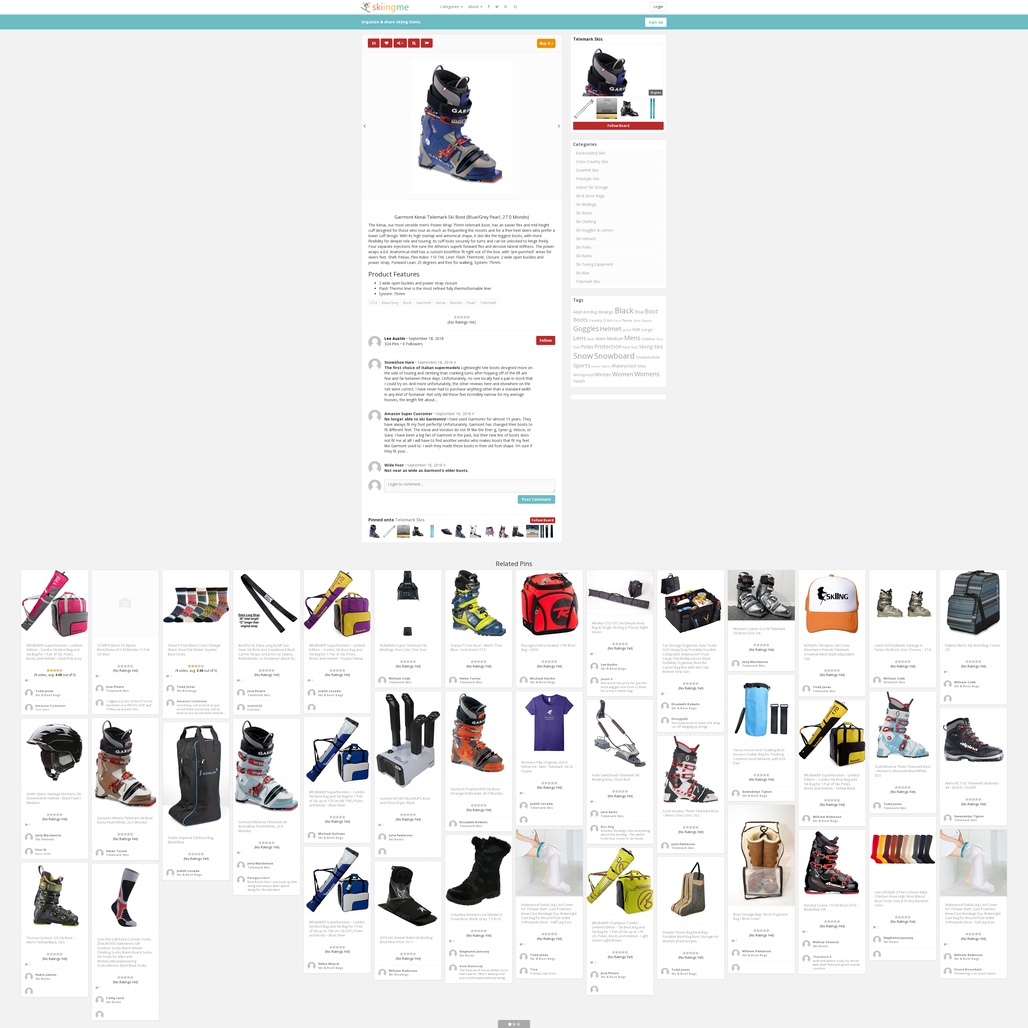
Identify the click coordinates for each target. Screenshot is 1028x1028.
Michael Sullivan (331, 834)
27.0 (373, 302)
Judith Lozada (329, 691)
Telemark (488, 302)
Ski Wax (582, 272)
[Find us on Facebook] (489, 6)
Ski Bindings (586, 204)
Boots (580, 319)
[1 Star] (455, 317)
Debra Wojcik (328, 964)
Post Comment (536, 499)
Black (624, 310)
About (474, 6)
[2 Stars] (458, 317)
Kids (636, 329)
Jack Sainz (609, 812)
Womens (647, 374)
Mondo (456, 302)
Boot (407, 302)
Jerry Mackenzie (755, 662)
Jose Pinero (115, 687)
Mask (590, 339)
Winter (603, 374)
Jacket (627, 330)
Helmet (611, 328)
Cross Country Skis (592, 161)
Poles (587, 346)
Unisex (596, 366)
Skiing (646, 346)
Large (647, 329)
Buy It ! (546, 43)
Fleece (627, 320)
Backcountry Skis (590, 152)
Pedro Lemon (45, 975)
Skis (658, 346)
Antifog (590, 311)
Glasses (646, 320)
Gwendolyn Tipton (757, 792)
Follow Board (543, 520)
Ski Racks (584, 255)
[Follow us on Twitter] (497, 6)
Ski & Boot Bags (590, 195)
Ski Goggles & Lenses (594, 230)
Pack (659, 339)
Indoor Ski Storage (592, 187)
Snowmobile (648, 357)
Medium (615, 339)
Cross (608, 320)
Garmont (424, 302)
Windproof (583, 374)
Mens (632, 337)
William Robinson (827, 817)
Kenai (440, 302)
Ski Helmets (586, 238)
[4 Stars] (465, 317)
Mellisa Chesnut (826, 942)
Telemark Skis (410, 520)
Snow (583, 355)
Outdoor (648, 338)
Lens (579, 338)
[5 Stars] (468, 317)
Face (617, 321)
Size (634, 347)
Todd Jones (44, 691)
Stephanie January (898, 938)
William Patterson (756, 951)
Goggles (586, 328)
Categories (450, 6)
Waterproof (624, 366)
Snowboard (614, 356)
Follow (546, 340)
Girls (636, 320)
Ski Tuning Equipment (594, 264)
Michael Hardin (542, 678)
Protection (608, 346)
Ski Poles (583, 247)
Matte (600, 338)
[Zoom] (414, 43)
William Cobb (399, 678)
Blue (639, 312)
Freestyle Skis (587, 178)
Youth (579, 381)
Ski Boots (584, 212)
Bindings (606, 311)
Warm (606, 366)
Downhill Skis (587, 170)
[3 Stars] (461, 317)
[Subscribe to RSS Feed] (505, 6)
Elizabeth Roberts (685, 704)
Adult (577, 311)
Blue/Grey (390, 302)
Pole (576, 347)
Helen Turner (470, 678)
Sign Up (656, 22)
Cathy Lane (115, 998)
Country (595, 320)
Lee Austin (609, 664)
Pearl (471, 302)
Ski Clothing (586, 221)
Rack (626, 347)
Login (658, 6)
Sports (581, 365)
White (641, 366)
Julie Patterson (401, 835)
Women (622, 374)
